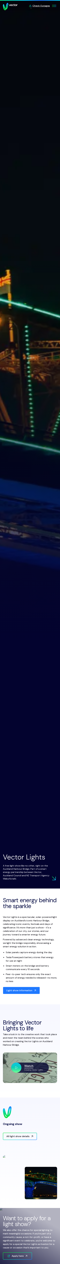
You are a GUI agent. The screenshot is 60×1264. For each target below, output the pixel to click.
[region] (30, 1067)
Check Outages (41, 5)
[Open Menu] (54, 6)
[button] (30, 1068)
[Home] (10, 6)
